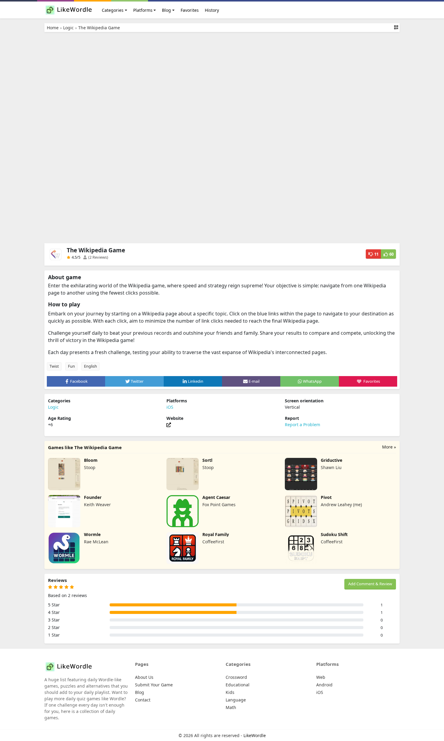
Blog (166, 10)
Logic (68, 27)
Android (324, 685)
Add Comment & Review (370, 583)
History (212, 10)
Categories (113, 10)
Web (320, 677)
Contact (142, 700)
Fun (71, 366)
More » (389, 447)
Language (236, 700)
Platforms (143, 10)
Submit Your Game (154, 685)
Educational (237, 685)
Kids (230, 692)
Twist (54, 366)
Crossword (236, 677)
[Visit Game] (168, 424)
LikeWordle (254, 735)
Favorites (190, 10)
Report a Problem (302, 424)
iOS (169, 407)
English (90, 366)
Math (231, 707)
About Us (144, 677)
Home (53, 27)
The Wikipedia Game (99, 27)
